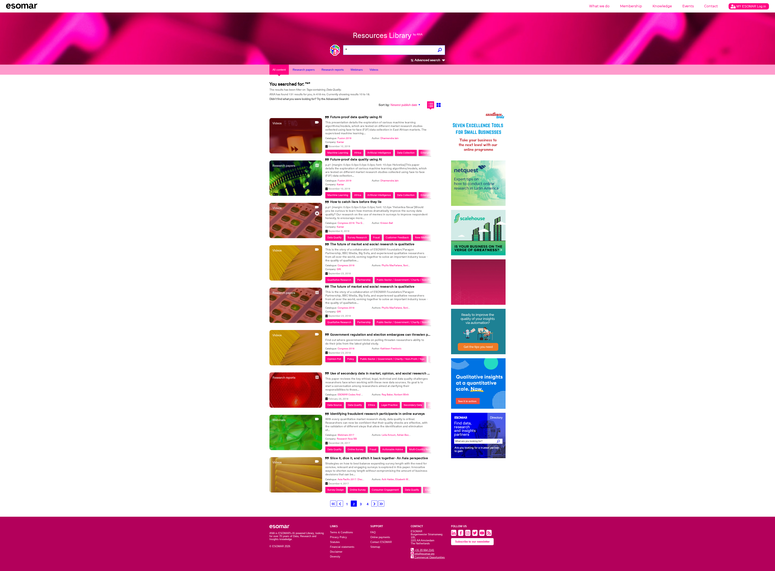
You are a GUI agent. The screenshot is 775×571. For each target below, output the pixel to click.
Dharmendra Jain (389, 138)
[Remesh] (478, 383)
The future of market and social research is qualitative (372, 244)
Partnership (364, 280)
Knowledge (662, 6)
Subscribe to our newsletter (472, 541)
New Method (422, 237)
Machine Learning (337, 152)
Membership (631, 6)
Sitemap (375, 546)
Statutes (335, 542)
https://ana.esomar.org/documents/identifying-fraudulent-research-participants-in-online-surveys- (258, 230)
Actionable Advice (392, 449)
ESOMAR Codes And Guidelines (355, 394)
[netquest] (478, 183)
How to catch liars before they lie (356, 202)
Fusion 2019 (344, 138)
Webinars (357, 69)
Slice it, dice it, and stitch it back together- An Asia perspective (379, 458)
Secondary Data (413, 405)
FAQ (373, 532)
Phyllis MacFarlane (392, 265)
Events (688, 6)
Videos (374, 69)
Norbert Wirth (401, 394)
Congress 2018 (346, 265)
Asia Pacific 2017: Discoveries (354, 479)
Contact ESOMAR (381, 542)
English (429, 489)
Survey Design (335, 489)
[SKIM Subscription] (478, 331)
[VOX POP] (478, 282)
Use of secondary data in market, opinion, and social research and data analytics (393, 373)
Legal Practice (389, 405)
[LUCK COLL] (478, 232)
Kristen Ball (386, 223)
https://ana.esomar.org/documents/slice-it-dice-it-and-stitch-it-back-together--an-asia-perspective (257, 230)
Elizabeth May (403, 479)
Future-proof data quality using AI (356, 117)
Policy (350, 359)
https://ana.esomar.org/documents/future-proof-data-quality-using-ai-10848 (244, 230)
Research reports (333, 69)
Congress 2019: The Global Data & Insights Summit (366, 223)
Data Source (334, 405)
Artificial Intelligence (379, 152)
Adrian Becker (404, 435)
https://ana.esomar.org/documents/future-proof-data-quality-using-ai (240, 230)
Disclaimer (336, 551)
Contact (711, 6)
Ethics (371, 405)
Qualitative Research (339, 280)
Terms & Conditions (341, 532)
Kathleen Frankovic (390, 348)
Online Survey (355, 449)
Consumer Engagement (385, 489)
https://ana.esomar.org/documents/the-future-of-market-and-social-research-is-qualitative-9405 (257, 230)
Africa (357, 152)
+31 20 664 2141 (424, 550)
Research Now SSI (347, 438)
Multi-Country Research (422, 449)
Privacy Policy (338, 537)
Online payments (380, 537)
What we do (599, 6)
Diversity (335, 556)
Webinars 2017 (346, 435)
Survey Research (357, 237)
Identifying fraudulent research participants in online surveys (377, 414)
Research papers (304, 69)
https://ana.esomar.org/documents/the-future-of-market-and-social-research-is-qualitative (253, 230)
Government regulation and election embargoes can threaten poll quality (386, 335)
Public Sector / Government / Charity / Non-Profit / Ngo (409, 280)
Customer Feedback (397, 237)
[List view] (430, 104)
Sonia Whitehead (412, 265)
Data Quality (334, 237)
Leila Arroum (389, 435)
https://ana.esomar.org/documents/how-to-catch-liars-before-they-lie (240, 230)
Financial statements (342, 546)
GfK (339, 269)
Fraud (376, 237)
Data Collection (406, 152)
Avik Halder (388, 479)
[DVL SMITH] (478, 133)
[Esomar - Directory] (478, 435)
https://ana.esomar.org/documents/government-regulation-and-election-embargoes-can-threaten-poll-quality (265, 230)
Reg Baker (387, 394)
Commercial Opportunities (429, 557)
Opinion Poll (334, 359)
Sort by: (384, 105)
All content (279, 69)
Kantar (340, 142)
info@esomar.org (424, 553)
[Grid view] (438, 104)
